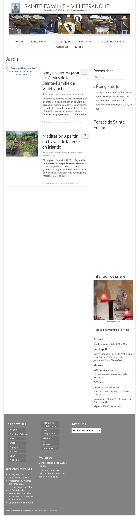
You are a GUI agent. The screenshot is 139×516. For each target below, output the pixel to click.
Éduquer (57, 94)
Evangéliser (72, 152)
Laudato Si (63, 183)
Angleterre (57, 152)
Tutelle (68, 94)
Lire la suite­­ (80, 114)
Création (46, 183)
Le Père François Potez (20, 487)
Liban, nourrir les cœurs (20, 502)
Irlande (52, 183)
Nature (62, 122)
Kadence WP (53, 510)
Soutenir (79, 152)
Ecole (45, 122)
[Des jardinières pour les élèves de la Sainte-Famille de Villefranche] (22, 71)
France (63, 94)
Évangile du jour (109, 86)
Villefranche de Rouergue (73, 122)
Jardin (57, 122)
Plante (76, 183)
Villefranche (75, 94)
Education (51, 122)
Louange (70, 183)
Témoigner (45, 155)
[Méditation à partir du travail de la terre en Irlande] (22, 143)
